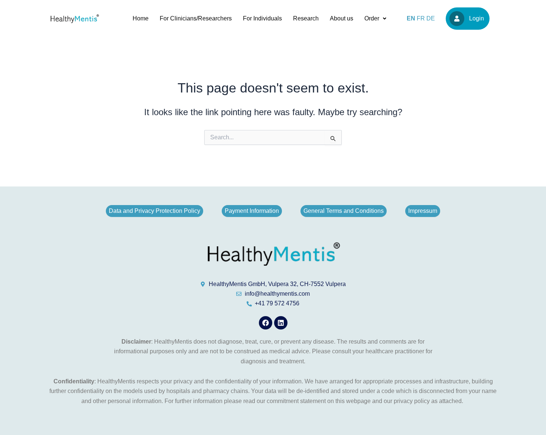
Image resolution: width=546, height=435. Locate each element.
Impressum (422, 211)
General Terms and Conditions (343, 211)
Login (476, 18)
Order (371, 18)
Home (141, 18)
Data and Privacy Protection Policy (154, 211)
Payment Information (252, 211)
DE (430, 18)
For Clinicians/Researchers (196, 18)
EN (411, 18)
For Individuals (262, 18)
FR (421, 18)
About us (341, 18)
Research (306, 18)
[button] (375, 18)
